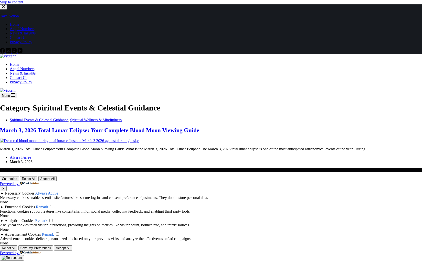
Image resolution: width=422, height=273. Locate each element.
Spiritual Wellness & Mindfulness (96, 120)
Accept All (47, 179)
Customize (9, 179)
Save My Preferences (35, 248)
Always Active (46, 193)
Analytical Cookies (19, 220)
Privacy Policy (21, 82)
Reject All (28, 179)
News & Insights (23, 73)
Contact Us (18, 78)
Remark (42, 207)
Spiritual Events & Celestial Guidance (39, 120)
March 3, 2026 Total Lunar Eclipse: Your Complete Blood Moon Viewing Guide (99, 130)
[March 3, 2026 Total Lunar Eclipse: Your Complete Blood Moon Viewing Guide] (69, 141)
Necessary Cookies (19, 193)
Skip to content (11, 2)
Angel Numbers (22, 69)
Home (14, 64)
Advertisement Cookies (23, 234)
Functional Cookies (20, 207)
